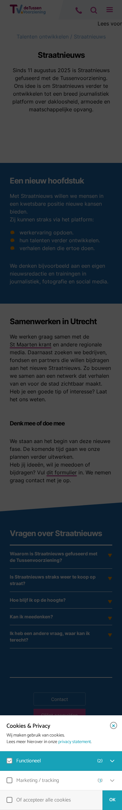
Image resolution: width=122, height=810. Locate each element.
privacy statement (74, 742)
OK (112, 800)
